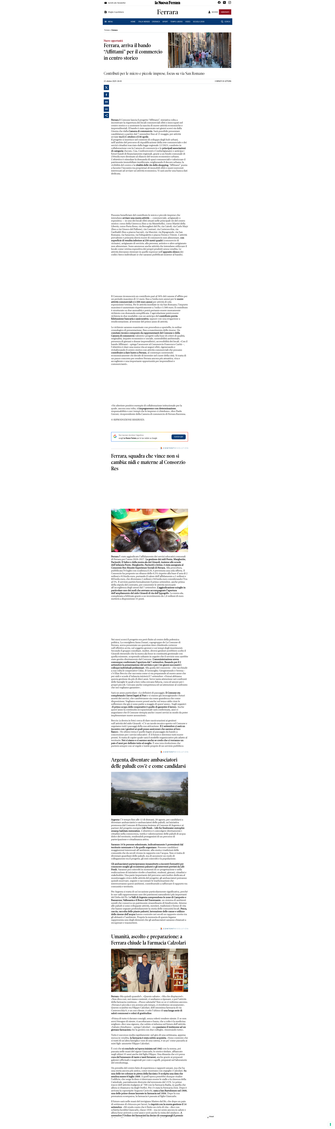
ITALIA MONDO (144, 22)
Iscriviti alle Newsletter (117, 3)
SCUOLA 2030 (198, 22)
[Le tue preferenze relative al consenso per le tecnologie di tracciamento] (330, 1124)
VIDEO (187, 22)
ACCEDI (215, 12)
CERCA (227, 22)
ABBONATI (225, 12)
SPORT (165, 22)
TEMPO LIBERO (176, 22)
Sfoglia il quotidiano (116, 12)
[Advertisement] (130, 101)
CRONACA (156, 22)
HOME (133, 22)
